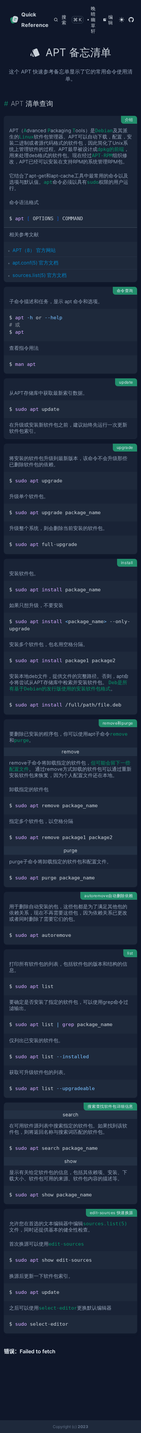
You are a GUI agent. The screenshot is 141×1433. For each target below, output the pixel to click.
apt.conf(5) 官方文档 (35, 263)
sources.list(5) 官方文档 (39, 275)
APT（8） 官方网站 (34, 250)
